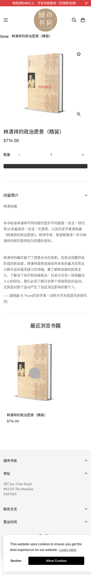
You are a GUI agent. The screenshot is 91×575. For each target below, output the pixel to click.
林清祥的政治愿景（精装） (32, 36)
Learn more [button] (67, 550)
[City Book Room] (45, 20)
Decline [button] (16, 560)
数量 (6, 154)
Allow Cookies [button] (56, 560)
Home (4, 36)
